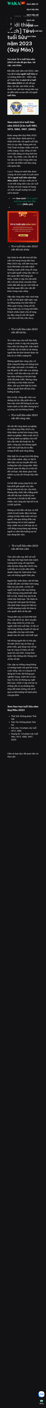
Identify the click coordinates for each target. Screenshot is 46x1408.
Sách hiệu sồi (33, 15)
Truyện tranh (32, 25)
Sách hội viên (33, 9)
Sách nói (30, 20)
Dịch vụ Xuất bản (34, 31)
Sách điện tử (32, 4)
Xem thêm (31, 36)
